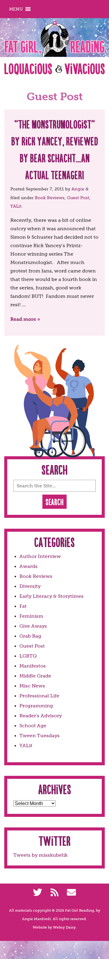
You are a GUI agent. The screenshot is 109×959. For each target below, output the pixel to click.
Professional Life (39, 695)
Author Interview (40, 556)
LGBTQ (28, 655)
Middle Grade (35, 675)
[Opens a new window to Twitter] (37, 892)
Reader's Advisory (40, 715)
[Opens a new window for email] (71, 892)
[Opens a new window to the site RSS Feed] (54, 892)
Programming (36, 705)
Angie (77, 188)
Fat (23, 606)
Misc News (32, 685)
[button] (16, 9)
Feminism (31, 616)
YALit (15, 206)
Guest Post (78, 197)
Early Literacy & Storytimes (51, 596)
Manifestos (32, 665)
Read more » (25, 319)
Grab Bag (30, 636)
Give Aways (33, 626)
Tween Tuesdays (39, 735)
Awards (28, 566)
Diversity (30, 586)
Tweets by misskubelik (40, 855)
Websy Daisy (64, 927)
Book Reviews (49, 197)
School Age (32, 725)
